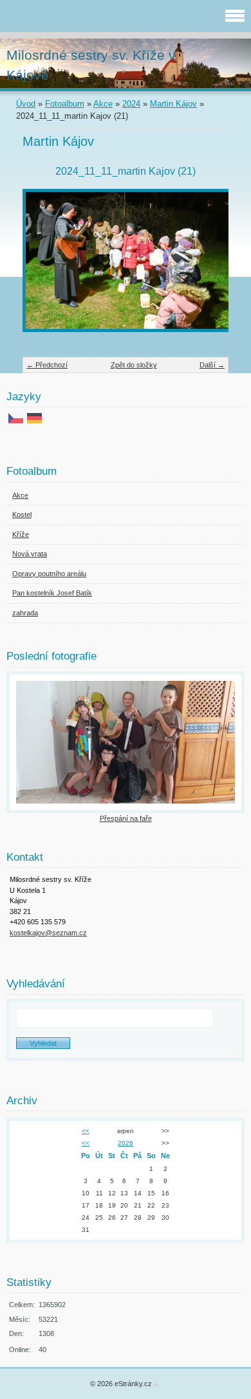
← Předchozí (47, 365)
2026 (125, 1143)
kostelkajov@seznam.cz (48, 933)
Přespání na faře (126, 818)
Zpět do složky (134, 365)
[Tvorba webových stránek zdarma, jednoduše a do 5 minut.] (156, 1384)
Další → (212, 365)
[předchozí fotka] (43, 266)
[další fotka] (207, 266)
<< (85, 1130)
